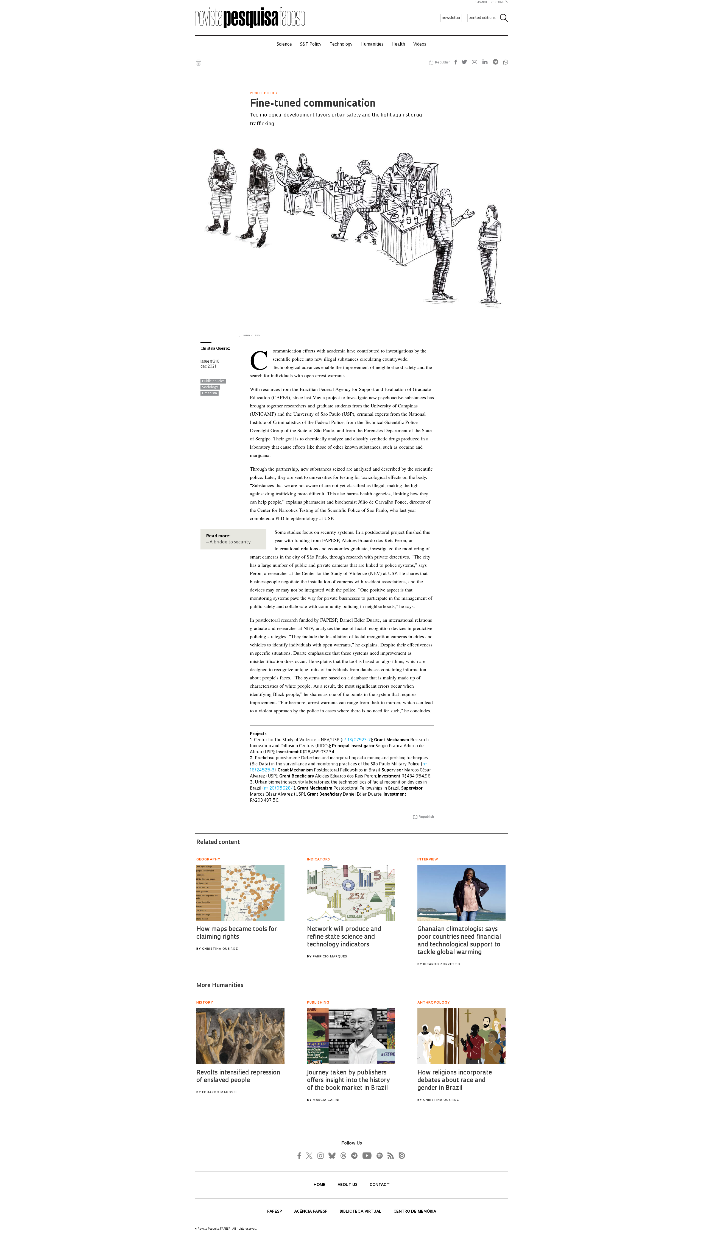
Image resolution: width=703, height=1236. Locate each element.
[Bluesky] (331, 1155)
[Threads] (343, 1155)
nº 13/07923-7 (356, 740)
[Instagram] (320, 1155)
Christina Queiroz (215, 349)
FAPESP (275, 1212)
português (499, 2)
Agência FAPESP (311, 1212)
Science (284, 45)
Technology (341, 45)
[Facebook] (301, 1155)
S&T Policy (310, 45)
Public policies (213, 381)
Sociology (210, 387)
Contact (379, 1185)
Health (398, 45)
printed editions (482, 18)
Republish (442, 62)
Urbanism (209, 393)
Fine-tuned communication (312, 104)
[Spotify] (379, 1155)
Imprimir (198, 62)
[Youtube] (366, 1155)
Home (320, 1185)
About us (348, 1185)
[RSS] (389, 1155)
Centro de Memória (415, 1212)
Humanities (372, 45)
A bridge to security (230, 542)
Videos (419, 45)
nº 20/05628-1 (279, 789)
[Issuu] (400, 1155)
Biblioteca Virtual (361, 1212)
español (481, 2)
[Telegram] (354, 1155)
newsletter (451, 18)
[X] (309, 1155)
